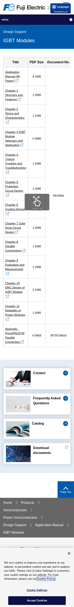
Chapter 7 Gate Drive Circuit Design (15, 228)
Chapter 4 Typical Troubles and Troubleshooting (15, 161)
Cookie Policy (46, 578)
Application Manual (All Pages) (12, 76)
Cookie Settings (37, 590)
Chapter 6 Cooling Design (15, 207)
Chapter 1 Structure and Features (14, 95)
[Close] (69, 553)
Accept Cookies (37, 600)
